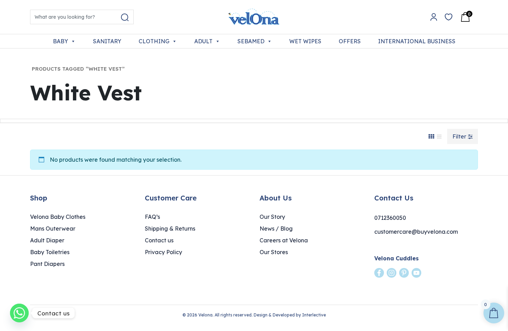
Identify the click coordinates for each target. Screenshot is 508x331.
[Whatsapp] (19, 313)
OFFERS (350, 41)
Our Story (272, 216)
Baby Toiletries (49, 252)
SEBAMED (250, 41)
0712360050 (390, 217)
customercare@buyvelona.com (416, 231)
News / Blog (276, 228)
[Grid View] (431, 136)
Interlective (314, 314)
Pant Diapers (47, 263)
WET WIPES (305, 41)
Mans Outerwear (52, 228)
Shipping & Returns (170, 228)
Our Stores (274, 252)
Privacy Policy (163, 252)
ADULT (203, 41)
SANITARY (107, 41)
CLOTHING (154, 41)
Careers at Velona (284, 240)
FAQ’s (152, 216)
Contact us (159, 240)
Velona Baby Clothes (57, 216)
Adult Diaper (47, 240)
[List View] (439, 136)
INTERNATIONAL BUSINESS (416, 41)
